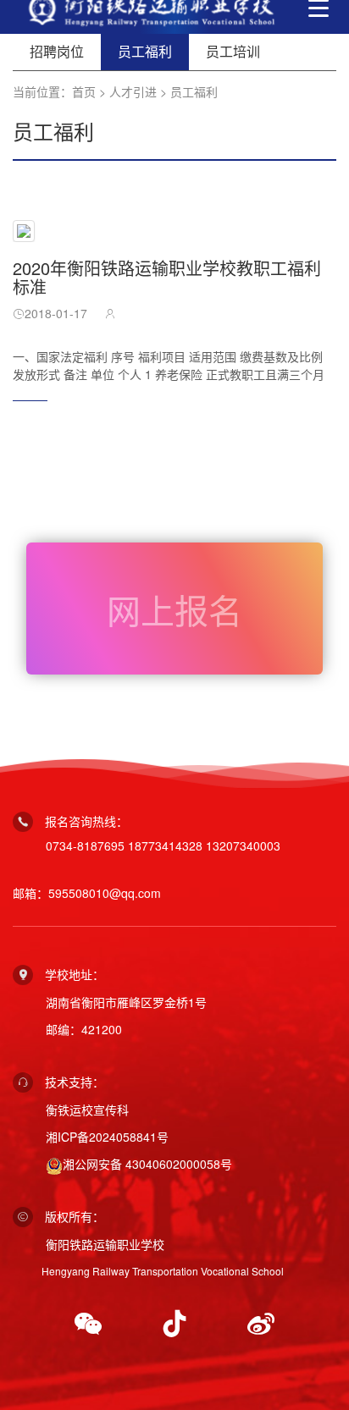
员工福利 (194, 91)
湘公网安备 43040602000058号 (147, 1163)
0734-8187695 (85, 845)
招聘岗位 (57, 51)
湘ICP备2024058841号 (107, 1136)
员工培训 (233, 51)
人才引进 (133, 91)
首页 (84, 91)
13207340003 (243, 845)
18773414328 (165, 845)
